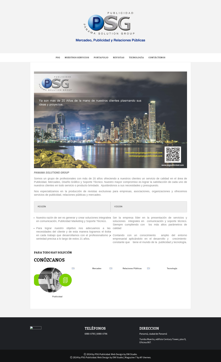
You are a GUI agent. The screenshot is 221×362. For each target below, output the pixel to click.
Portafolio (101, 57)
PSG (58, 57)
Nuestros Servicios (77, 57)
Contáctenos (156, 57)
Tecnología (136, 57)
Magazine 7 (130, 357)
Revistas (118, 57)
